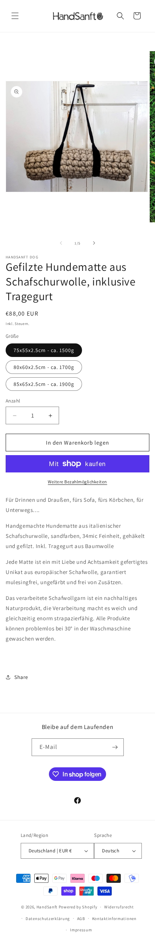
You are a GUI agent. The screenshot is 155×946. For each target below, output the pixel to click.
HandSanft (47, 907)
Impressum (81, 929)
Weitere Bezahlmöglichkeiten (77, 481)
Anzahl (13, 401)
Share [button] (21, 677)
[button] (15, 16)
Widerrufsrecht (119, 907)
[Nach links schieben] (61, 243)
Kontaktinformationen (114, 918)
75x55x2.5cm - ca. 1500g (44, 350)
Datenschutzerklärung (48, 918)
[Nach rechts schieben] (94, 243)
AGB (81, 918)
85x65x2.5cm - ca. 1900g (44, 384)
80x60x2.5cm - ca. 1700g (44, 367)
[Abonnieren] (115, 747)
